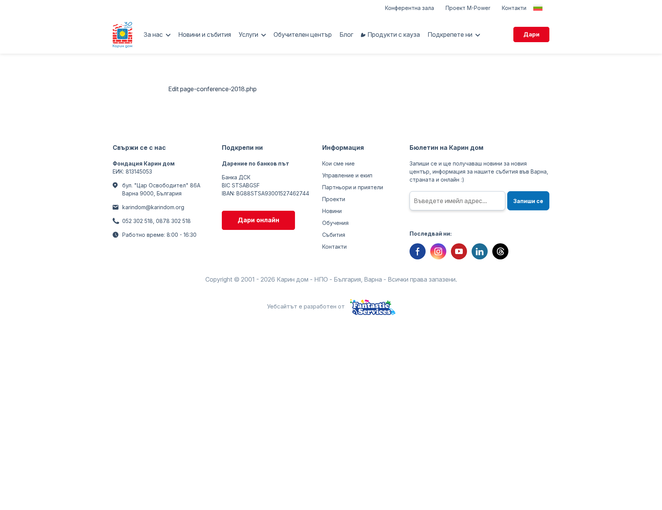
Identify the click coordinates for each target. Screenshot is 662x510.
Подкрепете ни (450, 34)
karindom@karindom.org (153, 207)
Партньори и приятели (352, 187)
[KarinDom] (122, 34)
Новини (332, 211)
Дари (531, 34)
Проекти (333, 199)
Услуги (248, 34)
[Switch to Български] (537, 7)
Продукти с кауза (393, 34)
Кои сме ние (338, 163)
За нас (153, 34)
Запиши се (528, 201)
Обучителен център (303, 34)
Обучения (335, 223)
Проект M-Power (468, 8)
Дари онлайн (258, 220)
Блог (346, 34)
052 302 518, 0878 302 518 (156, 221)
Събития (333, 234)
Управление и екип (347, 175)
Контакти (514, 8)
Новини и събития (204, 34)
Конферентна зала (409, 8)
